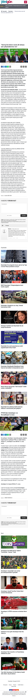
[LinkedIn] (6, 66)
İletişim (14, 684)
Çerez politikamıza (22, 694)
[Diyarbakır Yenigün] (6, 2)
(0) (14, 238)
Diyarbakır (10, 11)
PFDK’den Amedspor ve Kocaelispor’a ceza (15, 6)
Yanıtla (10, 238)
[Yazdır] (10, 66)
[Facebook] (2, 66)
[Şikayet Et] (25, 238)
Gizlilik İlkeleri (20, 684)
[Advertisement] (14, 29)
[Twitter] (4, 66)
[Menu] (25, 2)
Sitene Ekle (13, 686)
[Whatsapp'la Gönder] (8, 66)
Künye (10, 684)
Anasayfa (5, 11)
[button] (21, 66)
